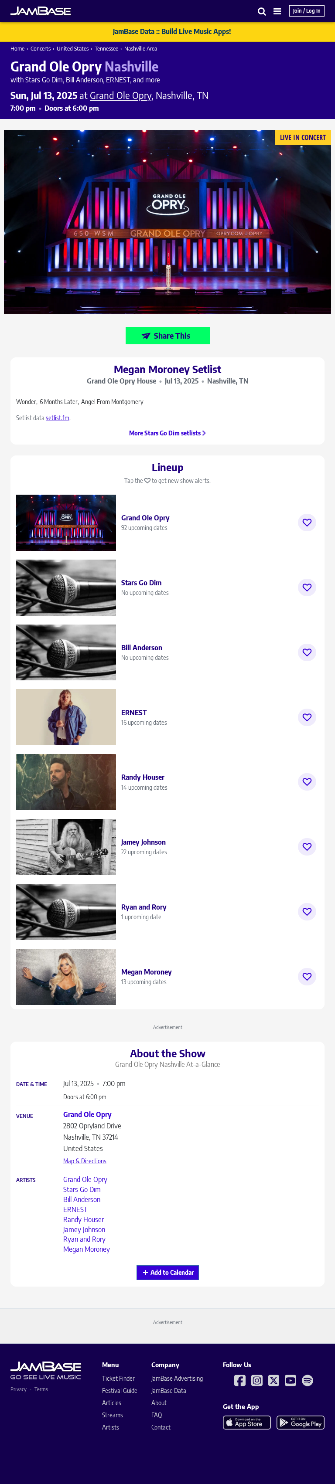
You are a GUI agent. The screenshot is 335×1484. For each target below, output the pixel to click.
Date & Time (31, 1084)
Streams (112, 1415)
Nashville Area (140, 48)
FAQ (156, 1415)
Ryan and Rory (84, 1239)
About (159, 1402)
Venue (24, 1116)
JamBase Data (168, 1390)
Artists (25, 1180)
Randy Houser (83, 1219)
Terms (41, 1389)
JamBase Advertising (177, 1378)
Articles (111, 1402)
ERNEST (75, 1209)
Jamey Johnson (84, 1229)
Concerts (41, 48)
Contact (161, 1427)
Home (17, 48)
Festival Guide (119, 1390)
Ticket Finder (118, 1378)
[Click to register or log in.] (307, 522)
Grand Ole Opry (85, 1179)
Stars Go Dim (82, 1189)
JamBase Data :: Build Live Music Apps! (172, 31)
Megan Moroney (86, 1249)
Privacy (18, 1389)
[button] (262, 11)
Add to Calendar (172, 1272)
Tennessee (106, 48)
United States (73, 48)
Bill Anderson (81, 1199)
